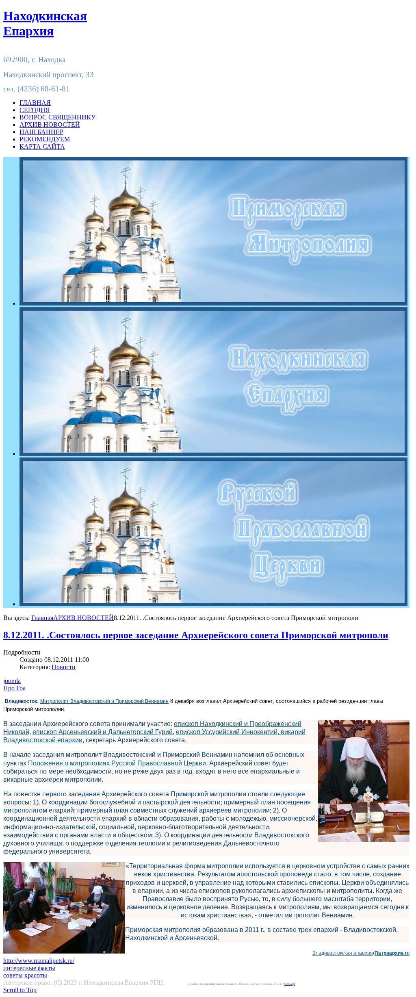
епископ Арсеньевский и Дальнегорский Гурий (102, 731)
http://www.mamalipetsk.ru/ (38, 960)
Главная (42, 617)
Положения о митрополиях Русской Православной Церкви (117, 763)
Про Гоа (14, 688)
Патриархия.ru (392, 953)
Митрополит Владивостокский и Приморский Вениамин (104, 701)
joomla (12, 680)
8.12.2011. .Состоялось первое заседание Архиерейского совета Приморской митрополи (195, 635)
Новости (64, 666)
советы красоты (25, 975)
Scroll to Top (20, 989)
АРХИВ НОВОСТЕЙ (83, 617)
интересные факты (29, 967)
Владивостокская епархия (342, 953)
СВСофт (289, 984)
